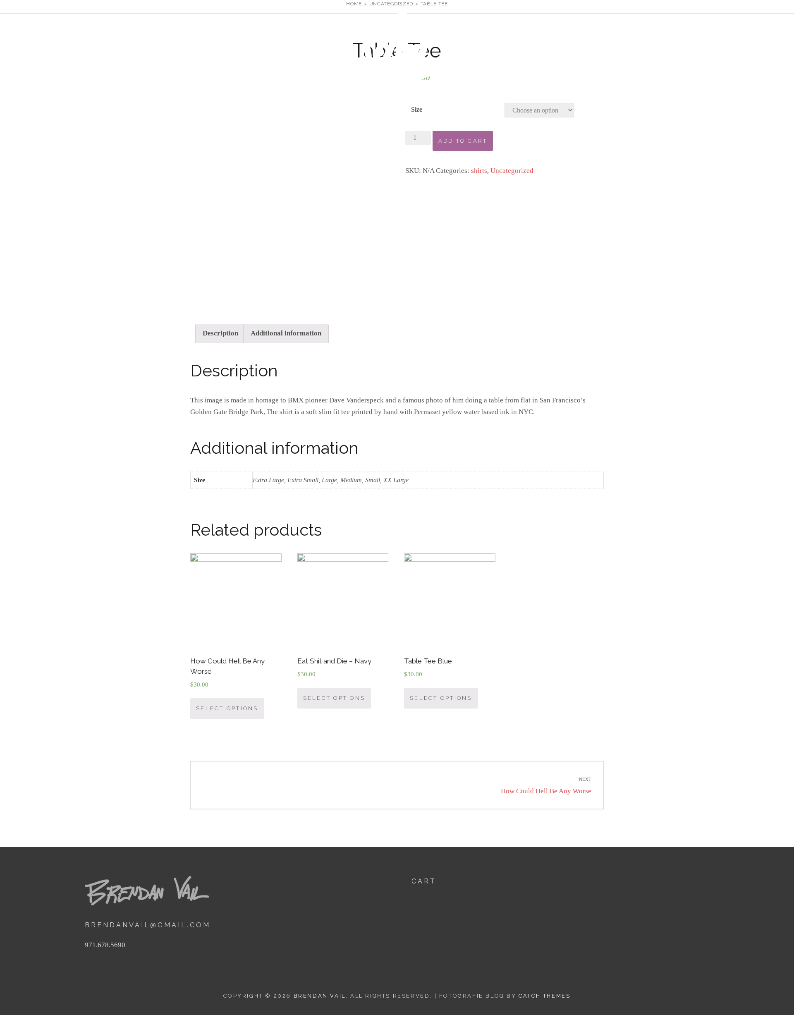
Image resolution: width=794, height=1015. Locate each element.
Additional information (286, 333)
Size (416, 109)
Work (631, 53)
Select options (227, 708)
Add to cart (463, 141)
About (668, 53)
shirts (479, 171)
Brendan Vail (506, 50)
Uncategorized (511, 171)
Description (220, 333)
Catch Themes (544, 996)
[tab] (220, 333)
